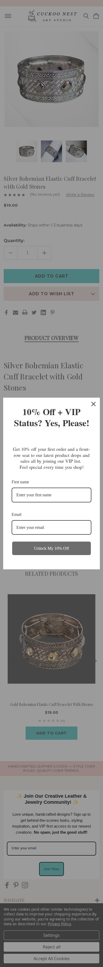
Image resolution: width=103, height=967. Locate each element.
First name (20, 482)
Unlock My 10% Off (51, 548)
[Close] (93, 404)
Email (16, 514)
